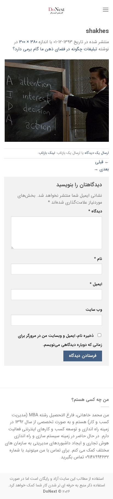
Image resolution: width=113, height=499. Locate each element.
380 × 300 (28, 41)
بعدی (101, 169)
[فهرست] (105, 9)
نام (98, 259)
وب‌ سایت (94, 310)
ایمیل (96, 284)
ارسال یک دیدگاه (97, 153)
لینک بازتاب (47, 153)
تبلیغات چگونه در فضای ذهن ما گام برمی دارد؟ (55, 49)
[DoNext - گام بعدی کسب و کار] (56, 9)
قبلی (102, 162)
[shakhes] (57, 100)
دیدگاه (95, 211)
